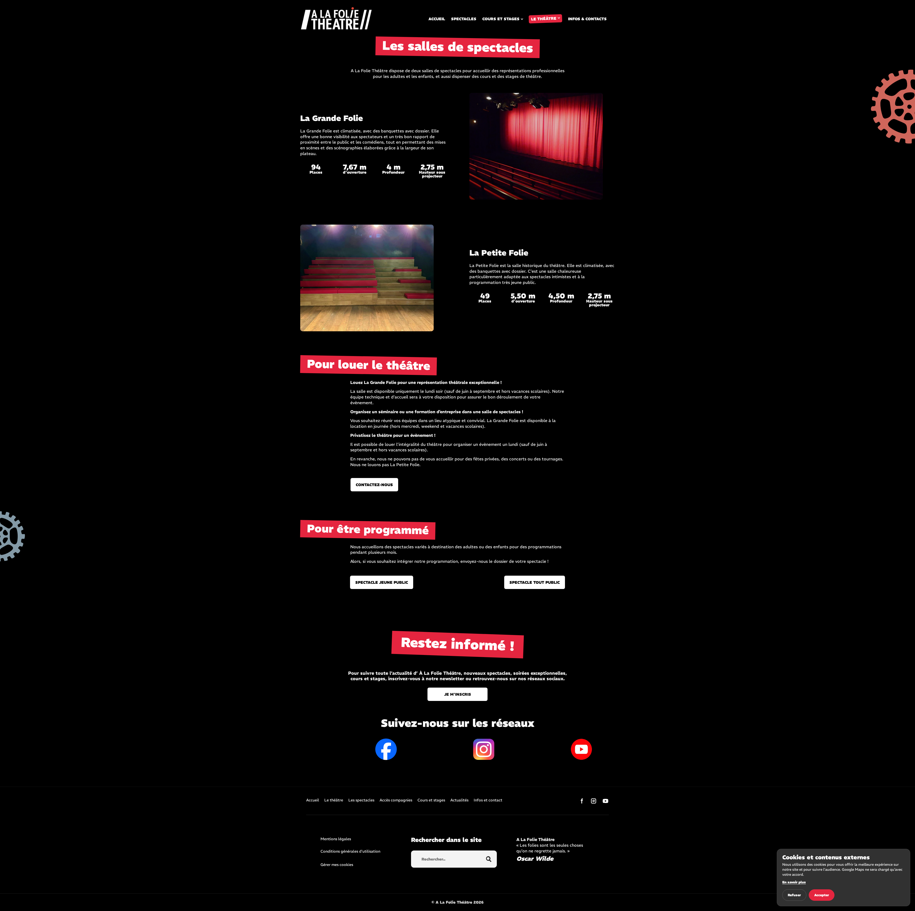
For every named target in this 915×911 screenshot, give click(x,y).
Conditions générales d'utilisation (350, 851)
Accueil (436, 18)
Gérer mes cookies (336, 864)
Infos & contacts (587, 18)
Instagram (483, 749)
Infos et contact (488, 800)
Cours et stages (500, 18)
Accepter (821, 895)
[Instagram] (593, 801)
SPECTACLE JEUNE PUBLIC (381, 582)
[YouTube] (605, 801)
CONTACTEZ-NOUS (374, 484)
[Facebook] (581, 801)
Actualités (459, 800)
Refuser (794, 895)
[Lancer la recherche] (489, 859)
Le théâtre (544, 19)
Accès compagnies (396, 800)
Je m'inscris (457, 694)
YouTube (581, 749)
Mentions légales (335, 839)
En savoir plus (794, 882)
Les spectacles (361, 800)
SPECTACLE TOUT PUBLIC (534, 582)
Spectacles (463, 18)
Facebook (386, 749)
